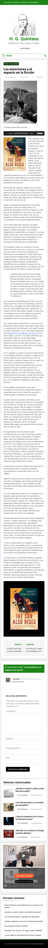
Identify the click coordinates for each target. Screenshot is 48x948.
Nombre (9, 739)
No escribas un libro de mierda (16, 926)
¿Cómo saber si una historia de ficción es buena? (23, 935)
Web (7, 758)
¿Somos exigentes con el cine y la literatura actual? (24, 921)
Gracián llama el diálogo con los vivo (23, 333)
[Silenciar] (35, 133)
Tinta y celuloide (11, 64)
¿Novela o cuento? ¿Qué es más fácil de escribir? (23, 912)
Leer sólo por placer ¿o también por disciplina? (22, 917)
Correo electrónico (13, 748)
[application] (24, 133)
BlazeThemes (39, 944)
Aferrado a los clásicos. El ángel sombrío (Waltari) (23, 931)
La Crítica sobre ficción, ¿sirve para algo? (23, 2)
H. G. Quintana (24, 38)
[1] (20, 296)
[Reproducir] (6, 133)
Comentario (11, 711)
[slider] (40, 133)
